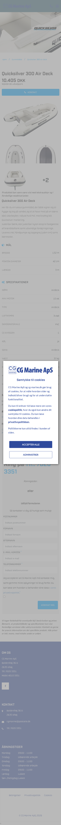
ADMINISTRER (30, 454)
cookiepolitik (15, 409)
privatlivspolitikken (18, 421)
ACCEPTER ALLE (31, 444)
